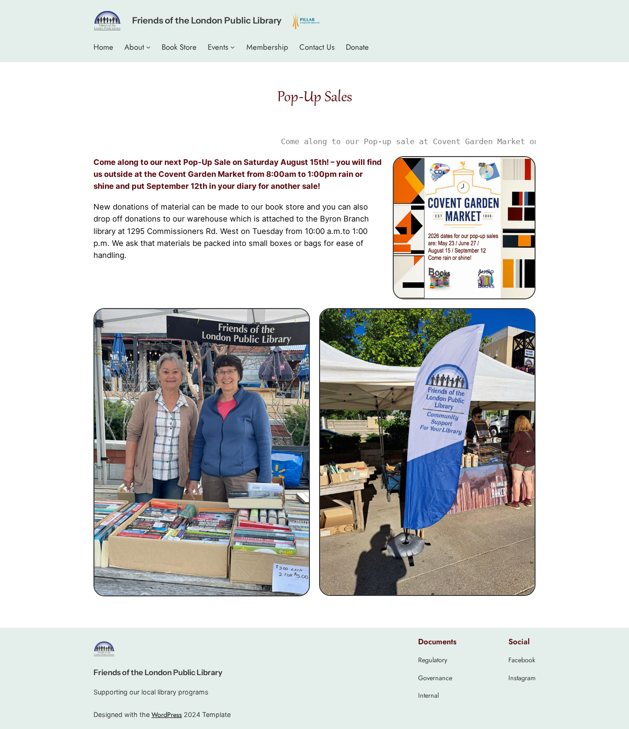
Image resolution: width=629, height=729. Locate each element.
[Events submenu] (232, 47)
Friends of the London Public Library (206, 20)
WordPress (166, 714)
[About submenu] (148, 47)
